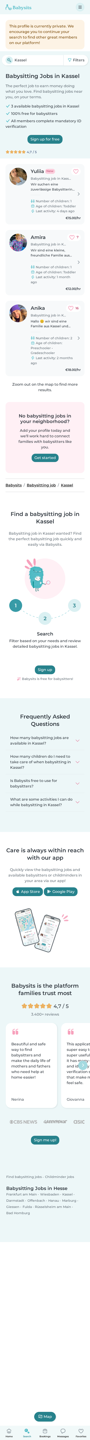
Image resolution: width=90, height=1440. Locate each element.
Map (48, 1416)
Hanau (53, 1201)
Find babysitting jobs (24, 1177)
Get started (45, 458)
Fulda (27, 1207)
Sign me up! (45, 1140)
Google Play (63, 891)
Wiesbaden (49, 1194)
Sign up (45, 670)
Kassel (67, 1194)
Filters (78, 60)
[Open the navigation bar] (80, 7)
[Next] (82, 1065)
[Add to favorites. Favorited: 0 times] (76, 171)
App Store (30, 891)
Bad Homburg (18, 1213)
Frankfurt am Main (21, 1194)
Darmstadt (15, 1201)
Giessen (12, 1207)
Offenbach (36, 1201)
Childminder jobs (59, 1177)
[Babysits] (18, 7)
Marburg (69, 1201)
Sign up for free (45, 139)
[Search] (9, 60)
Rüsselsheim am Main (53, 1207)
